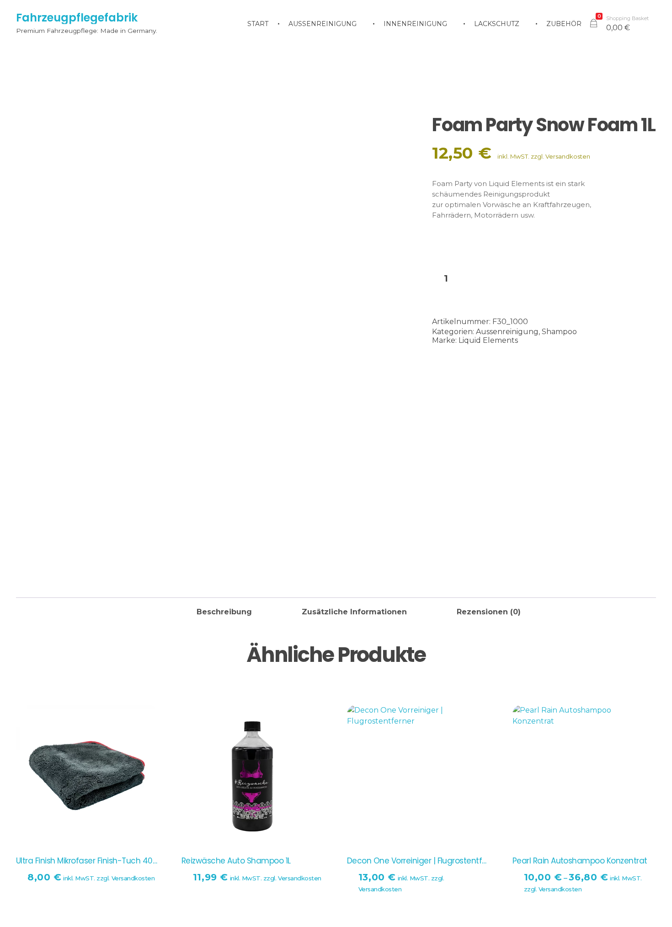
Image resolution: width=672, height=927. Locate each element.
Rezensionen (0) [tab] (489, 611)
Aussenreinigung (507, 331)
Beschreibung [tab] (224, 611)
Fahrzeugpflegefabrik (77, 17)
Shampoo (559, 331)
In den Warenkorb (555, 279)
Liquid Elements (488, 340)
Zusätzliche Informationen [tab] (354, 611)
